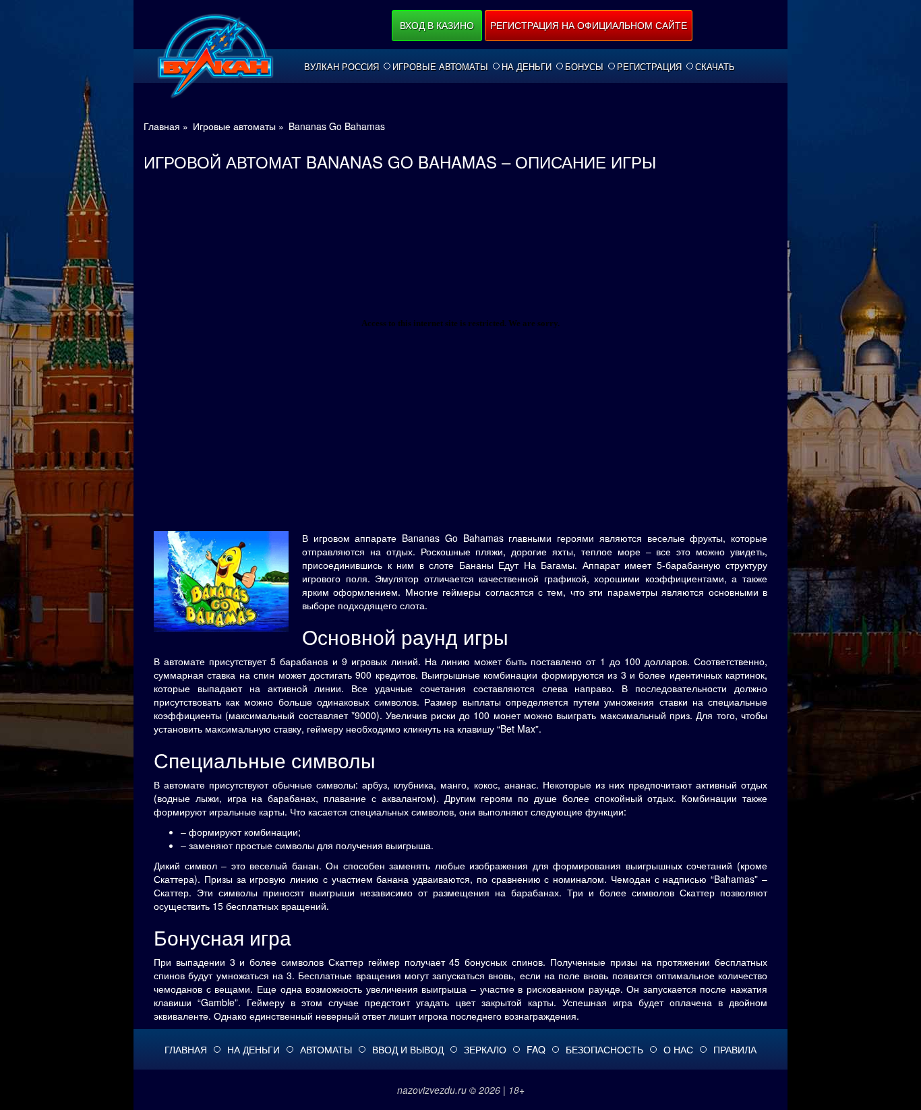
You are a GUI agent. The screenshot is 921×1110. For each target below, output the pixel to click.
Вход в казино (437, 25)
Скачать (715, 67)
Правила (734, 1049)
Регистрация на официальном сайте (588, 25)
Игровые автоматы (440, 67)
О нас (678, 1049)
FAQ (536, 1049)
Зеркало (485, 1049)
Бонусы (584, 67)
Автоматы (326, 1049)
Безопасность (604, 1049)
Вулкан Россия (341, 67)
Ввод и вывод (408, 1049)
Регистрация (649, 67)
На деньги (527, 67)
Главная (186, 1049)
